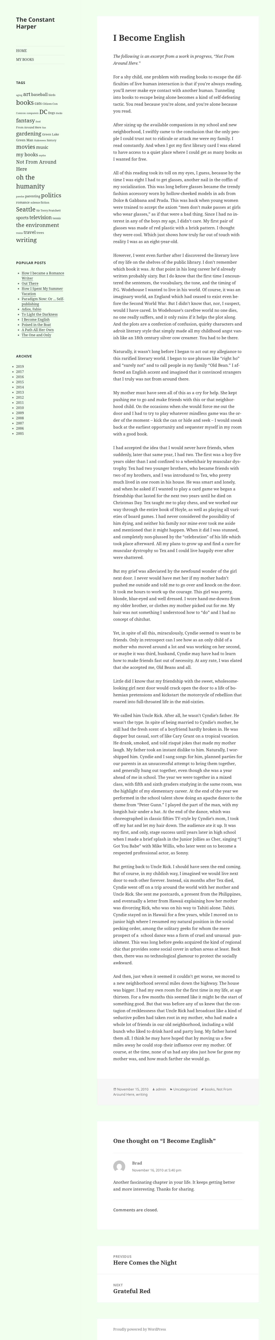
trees (40, 233)
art (26, 94)
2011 (20, 402)
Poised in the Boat (36, 324)
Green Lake (50, 134)
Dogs (51, 113)
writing (26, 240)
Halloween (40, 140)
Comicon (21, 113)
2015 (20, 382)
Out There (30, 283)
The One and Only (36, 335)
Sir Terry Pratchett (48, 210)
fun (44, 127)
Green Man (24, 140)
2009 (20, 413)
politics (51, 195)
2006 (20, 428)
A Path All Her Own (38, 329)
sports (22, 218)
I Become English (36, 319)
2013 (20, 392)
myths (42, 155)
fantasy (25, 120)
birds (52, 95)
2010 (20, 407)
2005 (20, 433)
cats (38, 103)
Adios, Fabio (31, 309)
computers (32, 113)
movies (25, 147)
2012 (20, 397)
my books (27, 154)
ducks (59, 113)
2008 (20, 418)
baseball (39, 94)
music (42, 147)
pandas (20, 196)
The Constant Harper (35, 22)
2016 (20, 376)
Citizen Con (50, 104)
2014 (20, 387)
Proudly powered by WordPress (139, 1329)
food (38, 121)
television (40, 217)
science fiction (40, 202)
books (25, 102)
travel (30, 232)
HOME (21, 50)
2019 (20, 366)
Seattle (25, 209)
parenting (32, 196)
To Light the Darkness (40, 314)
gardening (28, 133)
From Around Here (28, 127)
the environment (37, 224)
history (51, 140)
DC (43, 112)
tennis (57, 218)
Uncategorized (185, 1089)
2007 (20, 423)
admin (161, 1089)
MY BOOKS (25, 59)
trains (19, 232)
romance (23, 202)
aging (19, 95)
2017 (20, 371)
